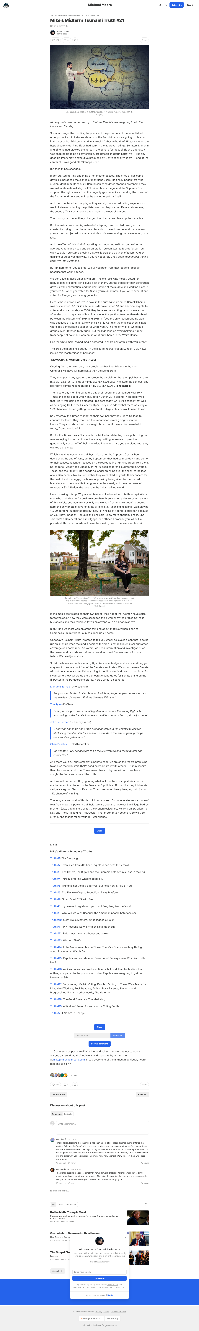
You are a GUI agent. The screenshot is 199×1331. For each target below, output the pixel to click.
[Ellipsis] (147, 1139)
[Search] (159, 5)
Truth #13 (56, 940)
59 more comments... (59, 1191)
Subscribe (177, 5)
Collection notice (118, 1311)
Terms (106, 1311)
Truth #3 (55, 872)
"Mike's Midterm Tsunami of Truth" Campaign (74, 15)
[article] (99, 1218)
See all (55, 1271)
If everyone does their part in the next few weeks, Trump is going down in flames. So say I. (84, 1217)
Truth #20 (56, 1013)
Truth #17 (55, 984)
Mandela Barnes (60, 686)
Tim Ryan (56, 704)
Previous (60, 1094)
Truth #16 (56, 969)
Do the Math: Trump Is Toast (68, 1212)
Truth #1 (55, 858)
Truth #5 (55, 885)
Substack (86, 1325)
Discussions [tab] (71, 1204)
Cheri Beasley (58, 744)
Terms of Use (112, 1284)
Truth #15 (56, 958)
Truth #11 (55, 926)
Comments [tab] (56, 1114)
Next (140, 1094)
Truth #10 (56, 919)
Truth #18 (56, 999)
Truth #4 (55, 878)
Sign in (190, 5)
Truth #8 (55, 906)
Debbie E (60, 1139)
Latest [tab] (60, 1204)
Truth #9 (55, 913)
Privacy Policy (120, 1287)
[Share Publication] (165, 5)
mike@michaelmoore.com (69, 1059)
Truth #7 (55, 899)
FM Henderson (63, 1169)
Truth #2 (55, 865)
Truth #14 (56, 947)
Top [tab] (53, 1204)
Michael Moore (63, 31)
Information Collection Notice (99, 1287)
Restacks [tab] (68, 1114)
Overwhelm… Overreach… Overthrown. (75, 1233)
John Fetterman (59, 722)
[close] (125, 1237)
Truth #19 (56, 1006)
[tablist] (62, 1114)
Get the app (112, 1318)
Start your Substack (92, 1318)
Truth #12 (56, 933)
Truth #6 (55, 892)
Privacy (99, 1311)
